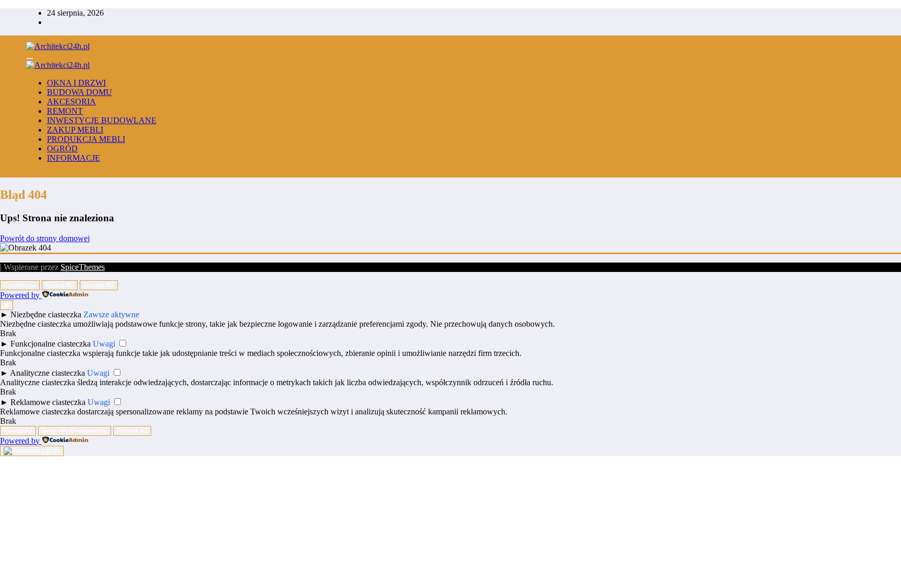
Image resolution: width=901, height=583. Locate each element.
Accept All (98, 285)
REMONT (65, 110)
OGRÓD (62, 148)
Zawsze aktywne (111, 314)
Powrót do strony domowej (45, 238)
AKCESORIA (71, 101)
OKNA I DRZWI (76, 82)
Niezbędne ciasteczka (45, 314)
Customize (20, 285)
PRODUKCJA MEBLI (86, 139)
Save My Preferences (74, 431)
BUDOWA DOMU (79, 92)
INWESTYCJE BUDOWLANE (101, 120)
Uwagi (104, 343)
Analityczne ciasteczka (47, 372)
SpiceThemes (82, 267)
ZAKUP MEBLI (75, 129)
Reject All (59, 285)
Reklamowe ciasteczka (48, 402)
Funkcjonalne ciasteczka (50, 343)
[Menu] (29, 58)
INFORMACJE (73, 157)
